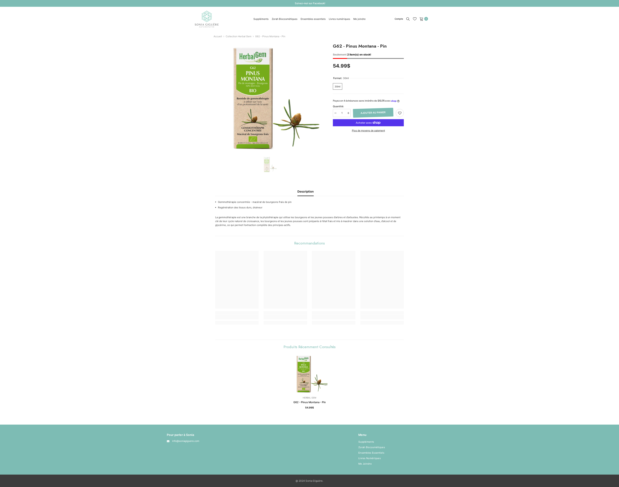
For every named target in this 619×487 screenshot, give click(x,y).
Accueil (218, 36)
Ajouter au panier (373, 112)
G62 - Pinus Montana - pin (309, 402)
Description (305, 191)
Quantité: (338, 106)
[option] (269, 98)
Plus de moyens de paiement (368, 130)
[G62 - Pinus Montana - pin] (309, 374)
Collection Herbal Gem (238, 36)
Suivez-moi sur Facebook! (310, 3)
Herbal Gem (309, 397)
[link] (237, 317)
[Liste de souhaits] (415, 19)
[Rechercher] (408, 19)
